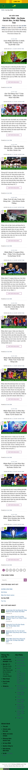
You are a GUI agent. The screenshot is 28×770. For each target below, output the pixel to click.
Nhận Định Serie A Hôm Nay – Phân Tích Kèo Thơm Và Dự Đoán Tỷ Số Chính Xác (14, 412)
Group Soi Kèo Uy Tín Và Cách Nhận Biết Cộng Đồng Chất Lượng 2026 (16, 632)
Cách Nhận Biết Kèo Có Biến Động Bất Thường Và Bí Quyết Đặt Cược (14, 42)
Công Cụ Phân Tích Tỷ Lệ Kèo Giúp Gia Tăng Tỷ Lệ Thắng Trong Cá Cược (16, 618)
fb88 (18, 685)
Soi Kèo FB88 (21, 665)
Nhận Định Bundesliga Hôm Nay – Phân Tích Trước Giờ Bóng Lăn (14, 360)
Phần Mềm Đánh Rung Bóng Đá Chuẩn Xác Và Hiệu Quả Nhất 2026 (15, 640)
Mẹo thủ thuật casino (7, 595)
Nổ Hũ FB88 (20, 663)
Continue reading (14, 82)
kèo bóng (4, 592)
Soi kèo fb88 (14, 38)
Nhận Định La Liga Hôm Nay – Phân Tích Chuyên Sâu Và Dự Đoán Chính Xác (14, 465)
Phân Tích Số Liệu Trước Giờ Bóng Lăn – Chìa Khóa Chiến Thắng (14, 201)
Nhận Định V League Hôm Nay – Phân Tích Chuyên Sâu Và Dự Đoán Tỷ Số (14, 254)
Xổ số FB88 (20, 660)
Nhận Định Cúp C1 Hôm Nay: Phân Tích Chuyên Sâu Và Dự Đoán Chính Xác (14, 518)
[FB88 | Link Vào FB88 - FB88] (14, 6)
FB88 (2, 10)
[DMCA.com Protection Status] (4, 769)
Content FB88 (20, 48)
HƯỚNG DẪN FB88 (6, 589)
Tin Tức (3, 601)
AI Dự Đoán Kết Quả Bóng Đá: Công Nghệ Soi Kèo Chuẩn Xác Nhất (16, 610)
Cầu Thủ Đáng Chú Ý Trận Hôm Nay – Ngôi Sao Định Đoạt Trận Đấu (14, 95)
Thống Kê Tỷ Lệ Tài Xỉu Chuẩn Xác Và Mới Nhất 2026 (15, 625)
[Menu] (3, 6)
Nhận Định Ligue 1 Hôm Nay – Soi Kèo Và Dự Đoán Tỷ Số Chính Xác (14, 307)
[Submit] (25, 579)
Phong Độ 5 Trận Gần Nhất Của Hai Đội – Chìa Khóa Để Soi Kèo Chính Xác (14, 148)
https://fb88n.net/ (8, 688)
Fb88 (19, 27)
